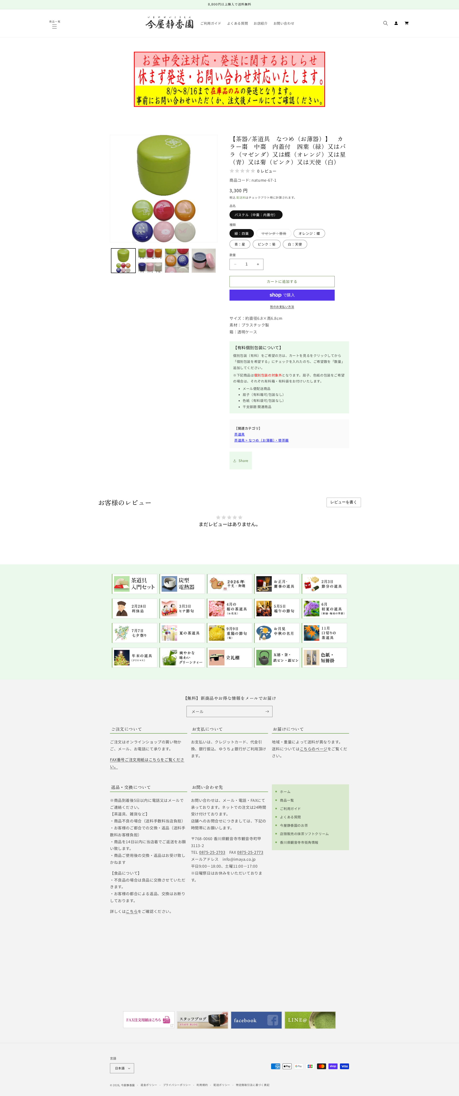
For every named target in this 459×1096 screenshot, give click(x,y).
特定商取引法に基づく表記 (252, 1085)
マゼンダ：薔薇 (275, 234)
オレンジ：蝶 (309, 233)
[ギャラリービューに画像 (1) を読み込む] (123, 260)
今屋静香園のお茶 (294, 825)
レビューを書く (343, 502)
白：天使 (295, 244)
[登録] (267, 711)
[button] (55, 26)
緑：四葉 (242, 233)
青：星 (240, 244)
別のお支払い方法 (282, 306)
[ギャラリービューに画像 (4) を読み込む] (203, 260)
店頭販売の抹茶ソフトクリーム (304, 833)
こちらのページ (314, 749)
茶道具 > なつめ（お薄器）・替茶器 (261, 440)
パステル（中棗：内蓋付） (256, 214)
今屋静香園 (128, 1085)
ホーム (285, 791)
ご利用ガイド (290, 808)
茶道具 (239, 434)
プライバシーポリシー (177, 1085)
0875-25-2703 (212, 852)
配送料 (241, 197)
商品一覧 (287, 800)
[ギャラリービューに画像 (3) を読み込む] (177, 260)
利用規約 (202, 1085)
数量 (233, 255)
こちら (132, 911)
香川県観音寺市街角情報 (299, 842)
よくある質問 (290, 816)
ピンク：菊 (267, 244)
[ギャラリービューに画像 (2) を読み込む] (150, 260)
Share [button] (243, 460)
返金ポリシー (149, 1085)
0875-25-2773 (250, 852)
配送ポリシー (221, 1085)
